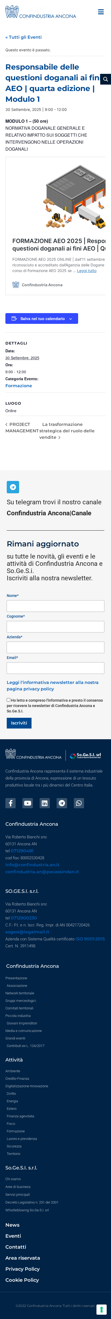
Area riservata (22, 1258)
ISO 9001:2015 (90, 938)
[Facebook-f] (10, 803)
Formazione (18, 385)
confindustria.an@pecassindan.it (42, 871)
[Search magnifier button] (105, 79)
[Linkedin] (45, 803)
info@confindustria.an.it (32, 864)
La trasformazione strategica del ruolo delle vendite (67, 431)
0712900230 (24, 918)
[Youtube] (27, 803)
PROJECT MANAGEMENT (22, 427)
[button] (101, 11)
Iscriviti (19, 723)
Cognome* (16, 616)
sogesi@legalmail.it (27, 931)
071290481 (22, 850)
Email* (12, 657)
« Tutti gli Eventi (23, 37)
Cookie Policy (22, 1280)
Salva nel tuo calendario (42, 318)
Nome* (13, 595)
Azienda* (14, 637)
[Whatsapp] (79, 803)
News (12, 1225)
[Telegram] (13, 487)
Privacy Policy (22, 1269)
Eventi (13, 1236)
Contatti (15, 1247)
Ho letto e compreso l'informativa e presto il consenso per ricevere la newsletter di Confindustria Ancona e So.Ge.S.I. (55, 705)
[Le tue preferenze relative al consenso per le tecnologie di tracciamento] (101, 1309)
